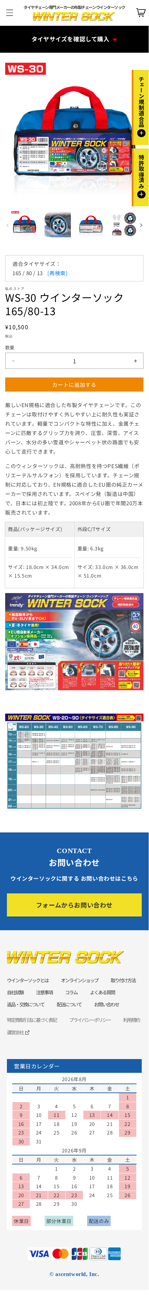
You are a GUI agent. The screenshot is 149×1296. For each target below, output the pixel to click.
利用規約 (131, 1019)
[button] (141, 225)
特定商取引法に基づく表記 (32, 1019)
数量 (10, 347)
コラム (71, 992)
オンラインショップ (79, 980)
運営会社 (15, 1032)
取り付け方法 (123, 980)
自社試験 (15, 992)
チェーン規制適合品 (141, 106)
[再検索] (57, 273)
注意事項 (44, 992)
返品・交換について (25, 1004)
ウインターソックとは (27, 980)
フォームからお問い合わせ (74, 904)
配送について (69, 1004)
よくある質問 (102, 992)
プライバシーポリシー (90, 1019)
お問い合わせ (106, 1004)
